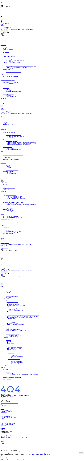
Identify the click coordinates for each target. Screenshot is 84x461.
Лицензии (8, 89)
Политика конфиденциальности (8, 451)
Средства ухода (9, 61)
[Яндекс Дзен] (3, 103)
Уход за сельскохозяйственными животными (13, 77)
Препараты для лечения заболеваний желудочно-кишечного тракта (21, 66)
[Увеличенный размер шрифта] (2, 5)
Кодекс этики (6, 52)
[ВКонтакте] (3, 100)
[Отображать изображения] (1, 16)
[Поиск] (2, 106)
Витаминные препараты (11, 63)
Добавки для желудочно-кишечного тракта (15, 60)
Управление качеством (8, 49)
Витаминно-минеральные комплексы (14, 57)
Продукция (3, 54)
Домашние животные (10, 70)
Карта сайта (18, 451)
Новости (5, 47)
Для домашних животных (9, 56)
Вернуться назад (4, 396)
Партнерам (3, 85)
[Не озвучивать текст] (1, 22)
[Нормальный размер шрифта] (1, 3)
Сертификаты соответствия (12, 92)
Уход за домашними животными (10, 76)
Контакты (3, 43)
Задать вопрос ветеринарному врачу (11, 82)
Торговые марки (7, 69)
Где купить (3, 98)
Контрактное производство (9, 50)
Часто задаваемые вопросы (9, 83)
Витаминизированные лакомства (13, 59)
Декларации (8, 90)
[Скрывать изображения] (1, 17)
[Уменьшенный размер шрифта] (1, 2)
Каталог (2, 413)
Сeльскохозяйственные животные (13, 72)
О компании (3, 45)
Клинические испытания (11, 96)
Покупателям (6, 88)
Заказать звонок (4, 30)
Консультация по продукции (8, 80)
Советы (2, 74)
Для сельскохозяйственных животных (11, 62)
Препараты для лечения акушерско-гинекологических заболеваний (21, 64)
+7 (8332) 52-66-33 (6, 27)
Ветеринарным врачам (8, 94)
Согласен (81, 453)
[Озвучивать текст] (1, 20)
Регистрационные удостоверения (13, 91)
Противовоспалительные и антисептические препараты (18, 67)
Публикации (8, 95)
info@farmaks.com (4, 25)
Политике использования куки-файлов (41, 454)
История (5, 48)
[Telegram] (3, 102)
